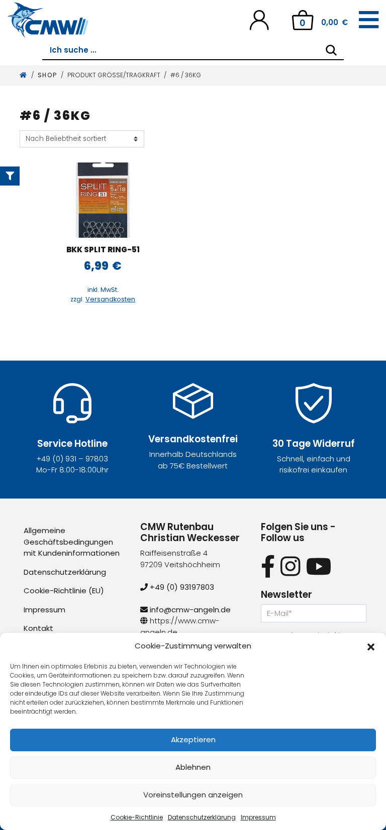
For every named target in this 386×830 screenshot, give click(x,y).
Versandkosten (110, 299)
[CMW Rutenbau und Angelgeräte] (48, 20)
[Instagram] (290, 566)
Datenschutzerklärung (202, 817)
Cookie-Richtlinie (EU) (64, 590)
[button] (371, 646)
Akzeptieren (193, 739)
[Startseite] (24, 75)
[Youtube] (319, 566)
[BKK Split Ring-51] (103, 200)
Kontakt (38, 628)
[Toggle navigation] (368, 20)
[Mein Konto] (259, 19)
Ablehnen (193, 767)
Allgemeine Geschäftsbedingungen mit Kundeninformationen (72, 541)
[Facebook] (268, 566)
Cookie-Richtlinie (137, 817)
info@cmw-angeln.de (189, 609)
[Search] (331, 50)
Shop (47, 75)
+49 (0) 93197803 (181, 587)
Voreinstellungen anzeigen (193, 794)
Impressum (258, 817)
